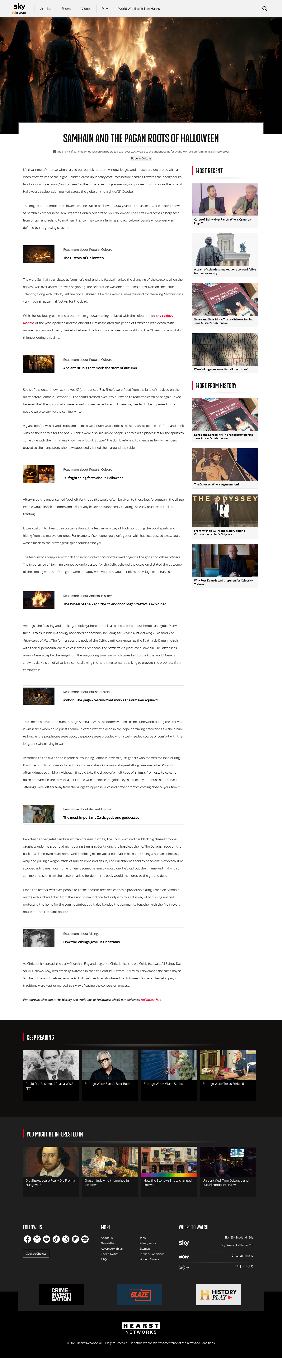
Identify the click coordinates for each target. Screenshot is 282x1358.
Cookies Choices (36, 1253)
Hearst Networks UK (89, 1343)
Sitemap (144, 1248)
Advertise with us (112, 1248)
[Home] (19, 8)
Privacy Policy (147, 1243)
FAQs (104, 1259)
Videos (86, 9)
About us (107, 1238)
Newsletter (108, 1243)
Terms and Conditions (201, 1343)
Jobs (142, 1238)
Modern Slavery (149, 1259)
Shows (66, 9)
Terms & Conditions (151, 1254)
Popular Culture (141, 158)
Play (105, 9)
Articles (45, 9)
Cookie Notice (110, 1254)
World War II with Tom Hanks (139, 9)
